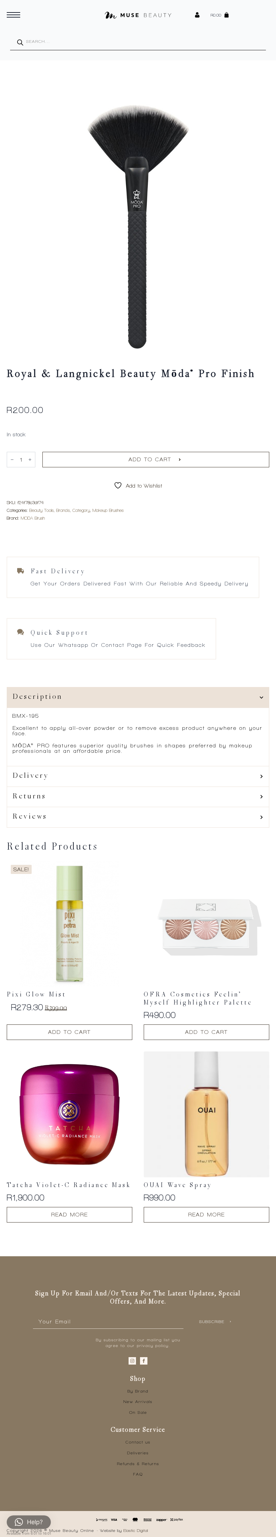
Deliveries (138, 1453)
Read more (69, 1214)
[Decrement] (12, 460)
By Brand (138, 1391)
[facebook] (143, 1361)
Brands (63, 510)
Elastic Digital (136, 1531)
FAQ (138, 1474)
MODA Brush (33, 518)
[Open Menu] (13, 15)
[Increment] (30, 460)
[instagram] (132, 1361)
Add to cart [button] (69, 1032)
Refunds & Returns (138, 1464)
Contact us (138, 1442)
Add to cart (150, 459)
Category (81, 510)
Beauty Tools (41, 510)
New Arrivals (138, 1402)
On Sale (138, 1412)
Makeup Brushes (108, 510)
